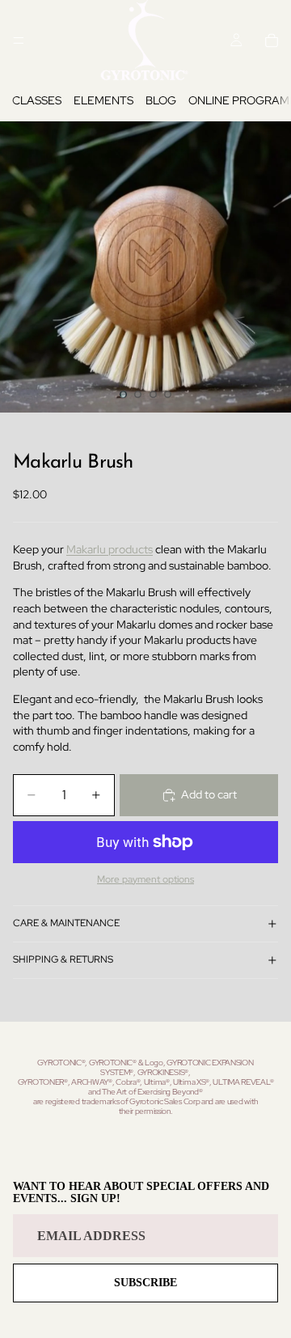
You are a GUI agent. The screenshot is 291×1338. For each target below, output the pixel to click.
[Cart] (271, 40)
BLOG (161, 100)
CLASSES (36, 100)
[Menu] (18, 40)
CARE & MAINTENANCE (66, 923)
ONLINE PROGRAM (238, 100)
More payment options (145, 879)
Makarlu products (109, 549)
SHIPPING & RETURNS (63, 959)
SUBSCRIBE (145, 1283)
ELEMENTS (103, 100)
